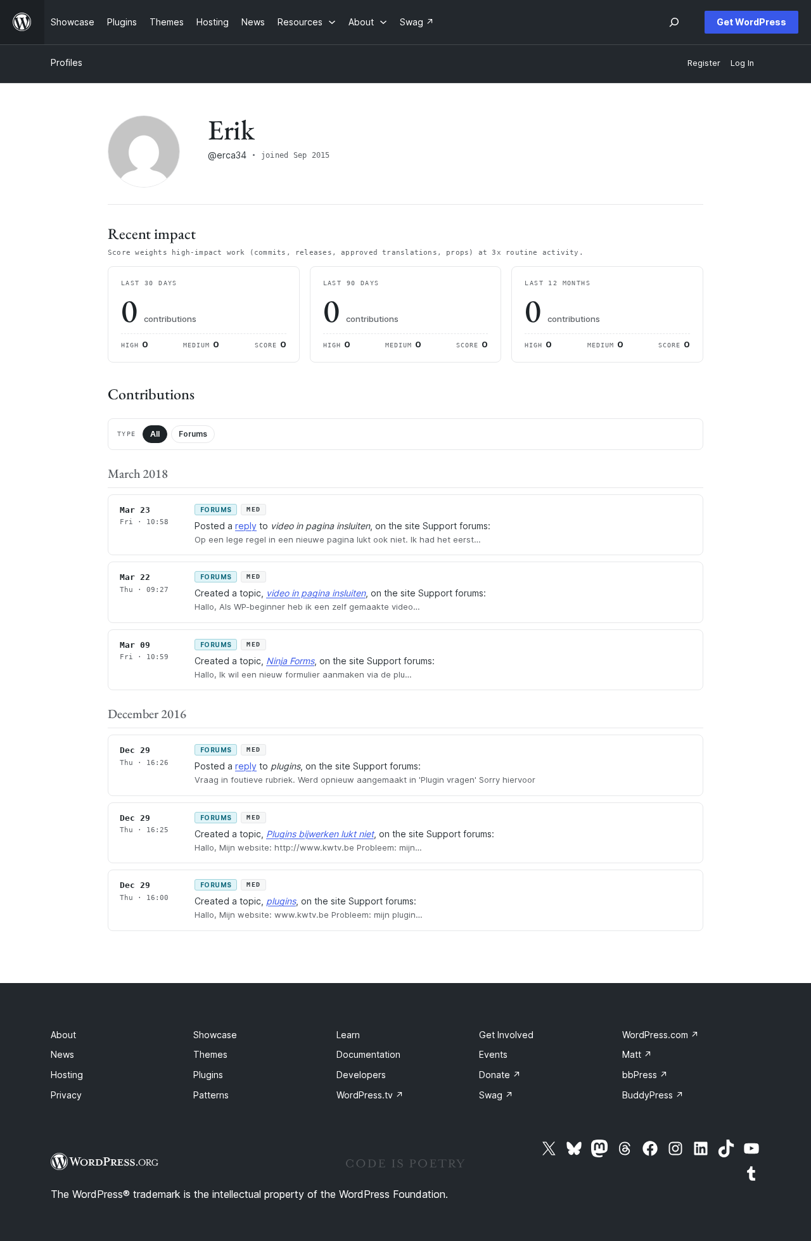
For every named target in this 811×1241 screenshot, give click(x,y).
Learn (348, 1034)
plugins (281, 901)
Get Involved (506, 1034)
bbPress (645, 1074)
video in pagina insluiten (316, 593)
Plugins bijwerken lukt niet (320, 833)
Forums (193, 434)
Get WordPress (751, 21)
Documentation (368, 1054)
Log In (742, 63)
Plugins (208, 1074)
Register (703, 63)
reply (246, 525)
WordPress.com (660, 1034)
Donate (500, 1074)
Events (493, 1054)
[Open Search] (674, 22)
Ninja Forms (290, 660)
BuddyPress (653, 1095)
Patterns (211, 1095)
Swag (496, 1095)
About (63, 1034)
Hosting (67, 1074)
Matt (637, 1054)
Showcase (215, 1034)
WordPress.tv (370, 1095)
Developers (361, 1074)
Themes (210, 1054)
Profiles (66, 62)
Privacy (66, 1095)
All (155, 434)
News (62, 1054)
